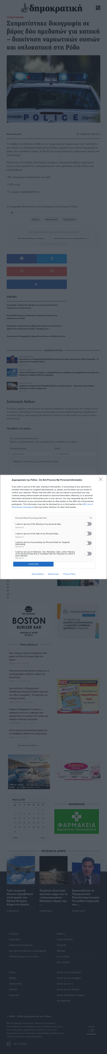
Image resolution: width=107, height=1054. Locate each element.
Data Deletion (38, 574)
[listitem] (53, 517)
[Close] (101, 480)
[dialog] (53, 527)
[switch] (88, 524)
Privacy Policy (69, 574)
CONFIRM (33, 564)
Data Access (53, 574)
